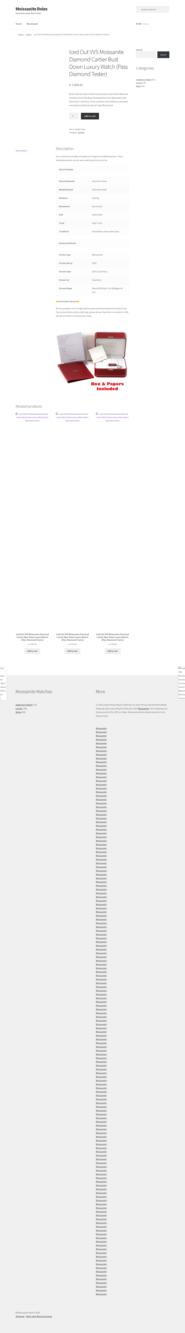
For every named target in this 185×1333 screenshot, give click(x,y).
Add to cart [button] (32, 651)
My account (32, 23)
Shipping (20, 1316)
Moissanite (143, 708)
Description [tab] (21, 150)
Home (19, 23)
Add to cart (90, 116)
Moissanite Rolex (31, 9)
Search (139, 50)
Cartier (29, 34)
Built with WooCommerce (39, 1316)
